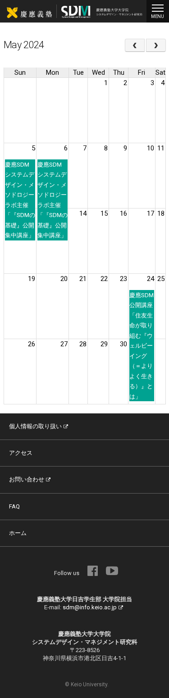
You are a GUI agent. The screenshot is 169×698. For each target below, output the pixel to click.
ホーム (18, 533)
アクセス (20, 452)
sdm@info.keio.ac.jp (90, 607)
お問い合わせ (26, 479)
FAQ (14, 506)
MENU (157, 16)
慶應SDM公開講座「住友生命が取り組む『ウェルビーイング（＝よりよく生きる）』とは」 (141, 346)
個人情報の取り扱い (35, 426)
